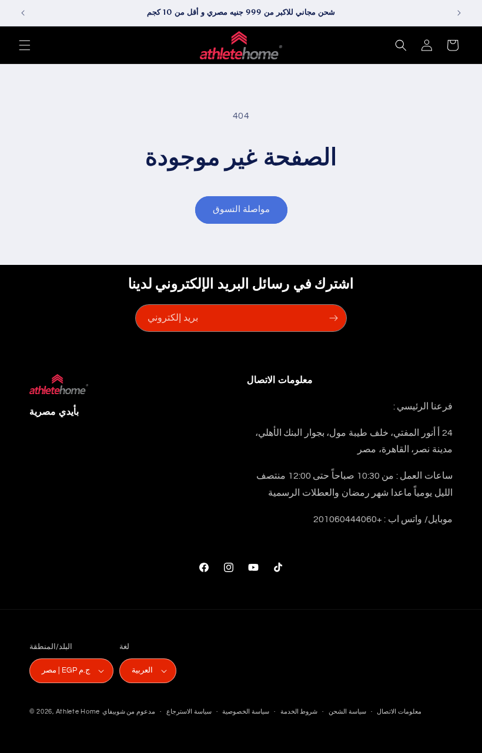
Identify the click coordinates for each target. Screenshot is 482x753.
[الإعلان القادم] (459, 13)
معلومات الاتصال (399, 711)
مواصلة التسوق (241, 209)
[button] (25, 45)
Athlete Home (78, 711)
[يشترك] (333, 318)
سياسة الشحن (347, 711)
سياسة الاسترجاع (189, 711)
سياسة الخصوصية (245, 711)
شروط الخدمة (299, 711)
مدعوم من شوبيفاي (128, 711)
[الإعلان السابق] (23, 13)
